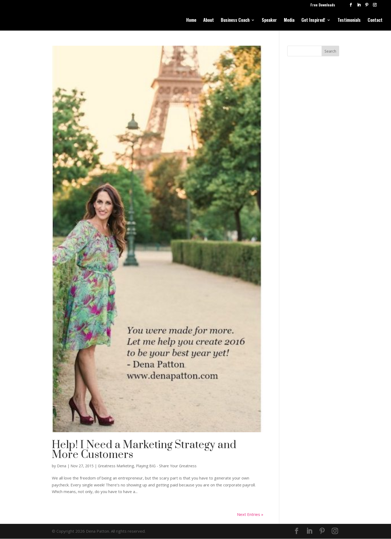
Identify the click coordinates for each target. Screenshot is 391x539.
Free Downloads (322, 5)
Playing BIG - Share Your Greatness (166, 465)
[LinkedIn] (359, 6)
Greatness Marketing (116, 465)
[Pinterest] (367, 6)
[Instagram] (375, 6)
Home (191, 20)
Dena (61, 465)
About (208, 20)
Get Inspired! (313, 20)
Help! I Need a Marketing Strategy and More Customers (144, 449)
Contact (375, 20)
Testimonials (349, 20)
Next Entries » (250, 514)
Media (289, 20)
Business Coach (235, 20)
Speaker (269, 20)
